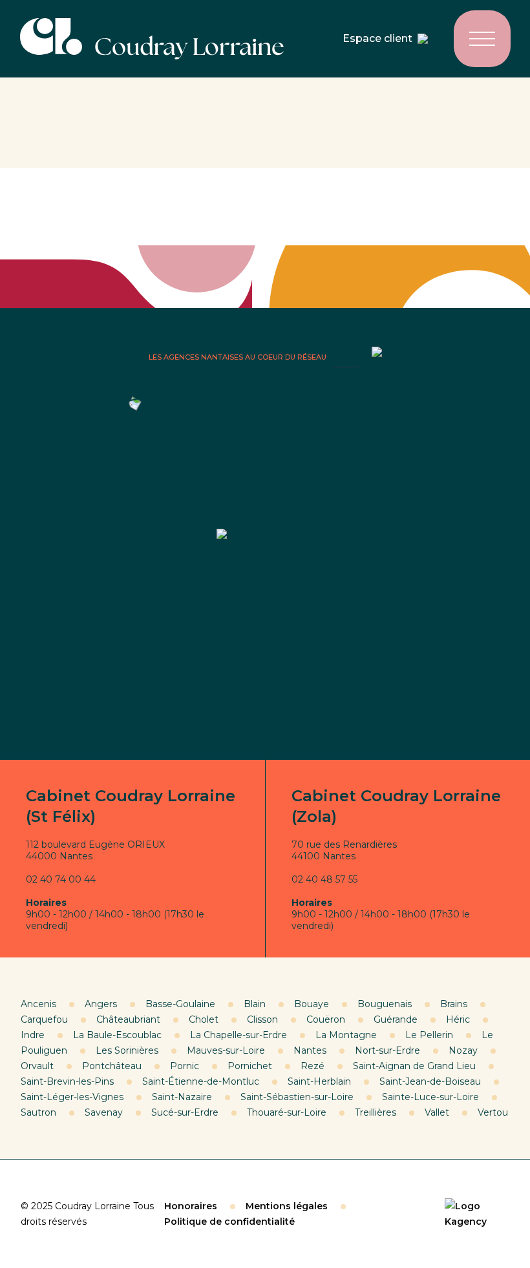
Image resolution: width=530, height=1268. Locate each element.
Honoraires (190, 1206)
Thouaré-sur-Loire (286, 1112)
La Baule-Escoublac (117, 1035)
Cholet (203, 1019)
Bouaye (311, 1004)
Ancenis (38, 1004)
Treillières (375, 1112)
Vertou (493, 1112)
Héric (458, 1019)
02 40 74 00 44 (61, 879)
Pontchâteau (112, 1066)
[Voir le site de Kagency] (477, 1213)
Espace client (377, 38)
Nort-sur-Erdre (387, 1050)
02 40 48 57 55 (324, 879)
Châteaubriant (128, 1019)
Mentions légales (287, 1206)
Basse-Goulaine (180, 1004)
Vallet (437, 1112)
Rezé (312, 1066)
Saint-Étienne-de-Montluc (200, 1081)
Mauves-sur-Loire (226, 1050)
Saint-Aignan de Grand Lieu (414, 1066)
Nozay (463, 1050)
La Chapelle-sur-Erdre (238, 1035)
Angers (101, 1004)
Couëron (325, 1019)
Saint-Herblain (319, 1081)
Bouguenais (384, 1004)
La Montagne (346, 1035)
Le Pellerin (429, 1035)
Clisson (262, 1019)
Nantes (309, 1050)
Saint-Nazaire (182, 1097)
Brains (453, 1004)
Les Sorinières (127, 1050)
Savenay (104, 1112)
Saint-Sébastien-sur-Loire (297, 1097)
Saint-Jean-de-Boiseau (430, 1081)
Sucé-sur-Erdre (184, 1112)
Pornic (184, 1066)
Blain (255, 1004)
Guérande (396, 1019)
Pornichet (250, 1066)
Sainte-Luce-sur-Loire (430, 1097)
